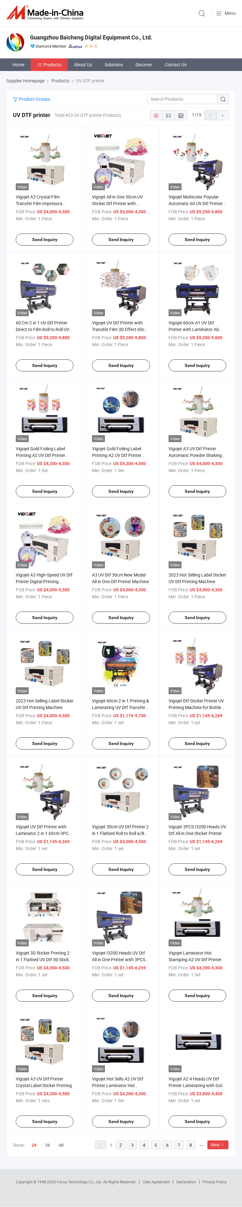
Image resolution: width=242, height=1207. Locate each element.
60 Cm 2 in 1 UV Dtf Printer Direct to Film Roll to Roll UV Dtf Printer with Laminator (42, 329)
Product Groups (34, 99)
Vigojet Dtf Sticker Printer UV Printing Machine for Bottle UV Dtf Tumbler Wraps (196, 707)
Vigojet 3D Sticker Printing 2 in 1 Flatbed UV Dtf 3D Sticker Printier (44, 959)
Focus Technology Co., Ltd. (80, 1181)
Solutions (114, 65)
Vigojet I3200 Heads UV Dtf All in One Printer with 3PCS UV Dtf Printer (118, 959)
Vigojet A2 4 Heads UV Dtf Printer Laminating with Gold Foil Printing (197, 1085)
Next (215, 1145)
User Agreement (156, 1181)
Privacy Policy (215, 1181)
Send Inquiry (44, 239)
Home (18, 65)
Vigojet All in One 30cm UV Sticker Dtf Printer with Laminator (117, 203)
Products (52, 65)
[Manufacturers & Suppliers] (46, 12)
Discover (143, 65)
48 (61, 1145)
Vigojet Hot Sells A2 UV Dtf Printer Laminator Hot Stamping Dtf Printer (117, 1085)
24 (34, 1145)
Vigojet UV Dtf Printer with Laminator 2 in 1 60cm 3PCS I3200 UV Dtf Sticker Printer (43, 833)
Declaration (186, 1181)
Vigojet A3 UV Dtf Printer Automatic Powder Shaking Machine (195, 455)
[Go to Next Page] (223, 115)
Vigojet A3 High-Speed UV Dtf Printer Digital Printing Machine (44, 581)
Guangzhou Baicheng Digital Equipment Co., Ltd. (91, 37)
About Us (83, 65)
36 (47, 1145)
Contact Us (176, 65)
